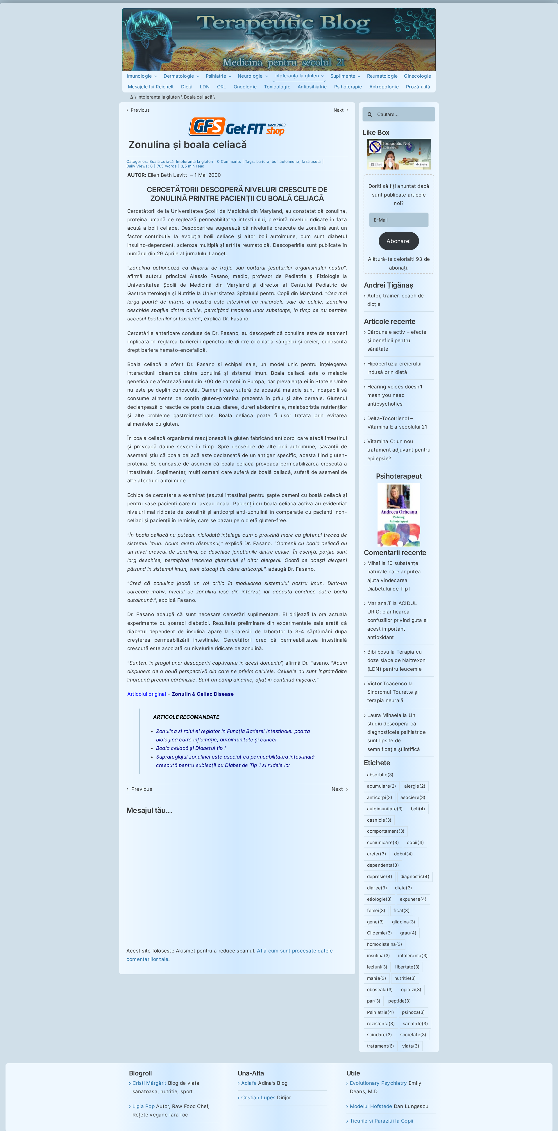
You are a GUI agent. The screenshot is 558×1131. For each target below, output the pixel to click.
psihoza (413, 1012)
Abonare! (399, 241)
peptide (399, 1001)
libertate (407, 967)
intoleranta (413, 955)
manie (377, 978)
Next (339, 110)
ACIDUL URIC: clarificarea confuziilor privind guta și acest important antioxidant (397, 620)
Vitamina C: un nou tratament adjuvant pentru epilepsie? (398, 449)
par (374, 1001)
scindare (379, 1034)
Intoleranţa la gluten (158, 97)
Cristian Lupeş (258, 1097)
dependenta (383, 865)
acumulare (381, 786)
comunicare (383, 842)
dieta (403, 888)
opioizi (411, 989)
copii (415, 842)
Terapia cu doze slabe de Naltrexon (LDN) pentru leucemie (396, 660)
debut (403, 854)
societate (413, 1034)
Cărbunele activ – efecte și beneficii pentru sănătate (397, 340)
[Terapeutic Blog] (279, 10)
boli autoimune (285, 161)
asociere (413, 797)
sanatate (415, 1023)
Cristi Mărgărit (150, 1083)
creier (376, 854)
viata (410, 1046)
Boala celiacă (198, 97)
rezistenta (381, 1023)
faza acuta (311, 161)
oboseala (380, 989)
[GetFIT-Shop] (237, 120)
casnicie (379, 820)
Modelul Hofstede (371, 1106)
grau (408, 933)
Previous (140, 110)
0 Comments (229, 161)
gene (375, 922)
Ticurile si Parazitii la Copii (381, 1121)
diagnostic (415, 876)
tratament (380, 1046)
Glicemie (379, 933)
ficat (402, 910)
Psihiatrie (380, 1012)
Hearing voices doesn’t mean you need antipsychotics (395, 395)
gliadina (404, 922)
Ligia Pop (144, 1106)
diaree (377, 888)
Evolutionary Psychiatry (378, 1083)
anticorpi (380, 797)
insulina (378, 955)
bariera (262, 161)
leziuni (377, 967)
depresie (380, 876)
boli (418, 808)
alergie (415, 786)
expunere (413, 899)
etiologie (379, 899)
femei (376, 910)
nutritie (405, 978)
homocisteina (385, 944)
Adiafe (249, 1083)
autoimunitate (385, 808)
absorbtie (380, 774)
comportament (386, 831)
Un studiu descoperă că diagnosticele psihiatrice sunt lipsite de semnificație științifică (396, 732)
